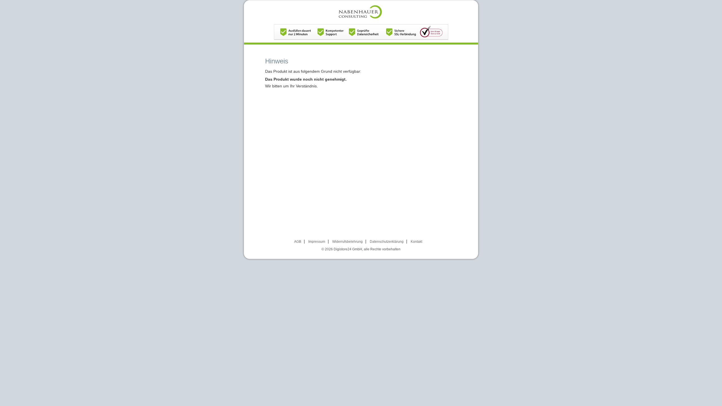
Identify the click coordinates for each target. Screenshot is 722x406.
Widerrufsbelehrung (347, 242)
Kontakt (416, 242)
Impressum (316, 242)
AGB (297, 242)
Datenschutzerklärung (387, 242)
